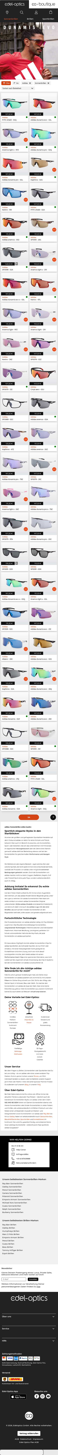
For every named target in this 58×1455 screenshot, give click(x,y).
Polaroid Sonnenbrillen (12, 1196)
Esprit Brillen (8, 1253)
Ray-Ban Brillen (9, 1225)
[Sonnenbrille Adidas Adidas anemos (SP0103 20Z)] (43, 432)
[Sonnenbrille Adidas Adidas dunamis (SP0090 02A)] (14, 791)
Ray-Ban (47, 1114)
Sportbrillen (48, 19)
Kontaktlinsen (38, 1119)
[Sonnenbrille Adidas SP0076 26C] (43, 462)
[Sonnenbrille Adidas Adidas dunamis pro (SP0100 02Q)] (43, 132)
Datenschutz (26, 1439)
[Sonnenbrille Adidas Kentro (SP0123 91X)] (14, 192)
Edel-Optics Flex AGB (29, 1442)
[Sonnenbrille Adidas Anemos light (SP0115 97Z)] (14, 312)
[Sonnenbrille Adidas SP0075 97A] (14, 522)
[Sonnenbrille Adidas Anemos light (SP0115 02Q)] (43, 791)
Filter (8, 83)
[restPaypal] (23, 1358)
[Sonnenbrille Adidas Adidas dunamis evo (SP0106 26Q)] (43, 672)
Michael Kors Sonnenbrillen (14, 1203)
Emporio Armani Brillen (13, 1237)
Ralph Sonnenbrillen (11, 1209)
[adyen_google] (37, 1358)
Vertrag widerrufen (28, 1433)
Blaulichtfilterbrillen (12, 1119)
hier (38, 1286)
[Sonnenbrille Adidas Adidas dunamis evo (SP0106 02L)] (43, 103)
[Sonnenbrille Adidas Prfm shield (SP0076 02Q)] (14, 103)
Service (5, 1328)
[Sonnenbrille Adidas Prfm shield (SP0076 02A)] (43, 192)
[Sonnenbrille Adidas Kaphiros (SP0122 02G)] (43, 162)
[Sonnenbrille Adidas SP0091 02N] (43, 552)
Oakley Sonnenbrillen (12, 1187)
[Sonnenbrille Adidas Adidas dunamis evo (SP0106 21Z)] (43, 612)
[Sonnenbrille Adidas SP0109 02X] (14, 612)
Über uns (6, 1316)
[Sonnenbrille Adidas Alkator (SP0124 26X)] (14, 642)
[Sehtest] (7, 12)
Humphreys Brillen (10, 1231)
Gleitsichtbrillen (46, 1116)
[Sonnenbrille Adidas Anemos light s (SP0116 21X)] (43, 252)
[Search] (21, 12)
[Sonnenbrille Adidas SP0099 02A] (14, 252)
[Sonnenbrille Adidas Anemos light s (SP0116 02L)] (43, 582)
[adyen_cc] (4, 1358)
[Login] (36, 12)
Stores (36, 1076)
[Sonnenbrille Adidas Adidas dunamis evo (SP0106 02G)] (43, 642)
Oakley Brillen (8, 1228)
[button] (14, 4)
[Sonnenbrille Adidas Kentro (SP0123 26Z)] (14, 342)
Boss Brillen (7, 1247)
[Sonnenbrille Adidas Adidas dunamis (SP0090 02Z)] (14, 702)
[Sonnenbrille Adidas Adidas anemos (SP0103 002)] (14, 222)
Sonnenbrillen (11, 19)
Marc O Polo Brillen (11, 1234)
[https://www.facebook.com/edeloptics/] (36, 1396)
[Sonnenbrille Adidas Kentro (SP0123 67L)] (43, 282)
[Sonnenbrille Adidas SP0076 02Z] (43, 342)
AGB (17, 1439)
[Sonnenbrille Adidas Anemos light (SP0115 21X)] (43, 312)
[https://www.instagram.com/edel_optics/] (42, 1396)
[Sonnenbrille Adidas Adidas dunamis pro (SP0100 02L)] (14, 162)
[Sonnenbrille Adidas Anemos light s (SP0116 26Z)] (14, 492)
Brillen (30, 19)
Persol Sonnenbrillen (11, 1190)
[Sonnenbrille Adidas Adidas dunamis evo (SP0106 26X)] (43, 702)
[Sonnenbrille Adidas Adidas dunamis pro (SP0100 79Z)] (14, 462)
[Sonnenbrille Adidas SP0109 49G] (43, 222)
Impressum (38, 1439)
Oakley (12, 1116)
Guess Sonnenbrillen (11, 1206)
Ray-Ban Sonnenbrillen (12, 1183)
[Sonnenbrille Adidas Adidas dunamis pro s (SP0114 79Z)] (43, 492)
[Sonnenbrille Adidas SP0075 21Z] (14, 372)
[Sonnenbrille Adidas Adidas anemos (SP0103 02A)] (43, 402)
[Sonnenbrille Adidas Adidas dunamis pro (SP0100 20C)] (43, 522)
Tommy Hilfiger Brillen (12, 1250)
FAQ (38, 1084)
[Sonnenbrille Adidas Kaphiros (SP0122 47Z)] (14, 432)
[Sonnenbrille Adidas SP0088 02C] (14, 732)
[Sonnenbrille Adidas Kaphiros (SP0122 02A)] (14, 672)
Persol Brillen (8, 1241)
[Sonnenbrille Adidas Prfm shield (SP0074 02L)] (43, 762)
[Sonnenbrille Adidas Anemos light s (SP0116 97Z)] (14, 132)
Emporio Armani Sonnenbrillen (16, 1199)
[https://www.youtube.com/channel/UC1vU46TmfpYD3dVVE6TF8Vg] (48, 1396)
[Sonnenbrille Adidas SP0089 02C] (14, 402)
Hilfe (4, 1341)
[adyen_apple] (30, 1358)
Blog (26, 1084)
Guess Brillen (8, 1244)
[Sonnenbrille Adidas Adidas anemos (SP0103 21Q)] (14, 762)
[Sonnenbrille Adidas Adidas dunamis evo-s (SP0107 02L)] (14, 282)
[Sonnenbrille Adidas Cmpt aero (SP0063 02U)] (43, 372)
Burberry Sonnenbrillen (12, 1212)
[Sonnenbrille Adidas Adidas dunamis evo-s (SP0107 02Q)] (14, 582)
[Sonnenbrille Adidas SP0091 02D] (14, 552)
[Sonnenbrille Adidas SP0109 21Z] (43, 732)
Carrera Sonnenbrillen (12, 1193)
